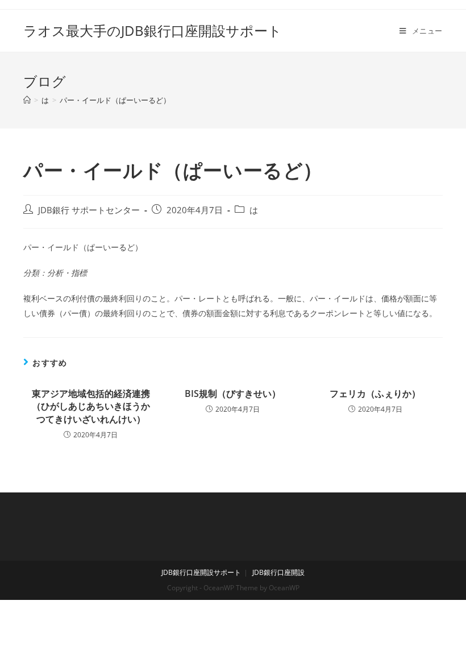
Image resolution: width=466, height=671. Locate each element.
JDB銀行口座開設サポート (201, 572)
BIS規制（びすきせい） (233, 393)
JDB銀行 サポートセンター (89, 210)
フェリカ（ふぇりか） (375, 393)
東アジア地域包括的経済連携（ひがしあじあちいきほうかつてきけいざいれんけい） (91, 406)
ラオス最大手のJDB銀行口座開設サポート (152, 30)
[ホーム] (27, 100)
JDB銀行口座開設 (278, 572)
